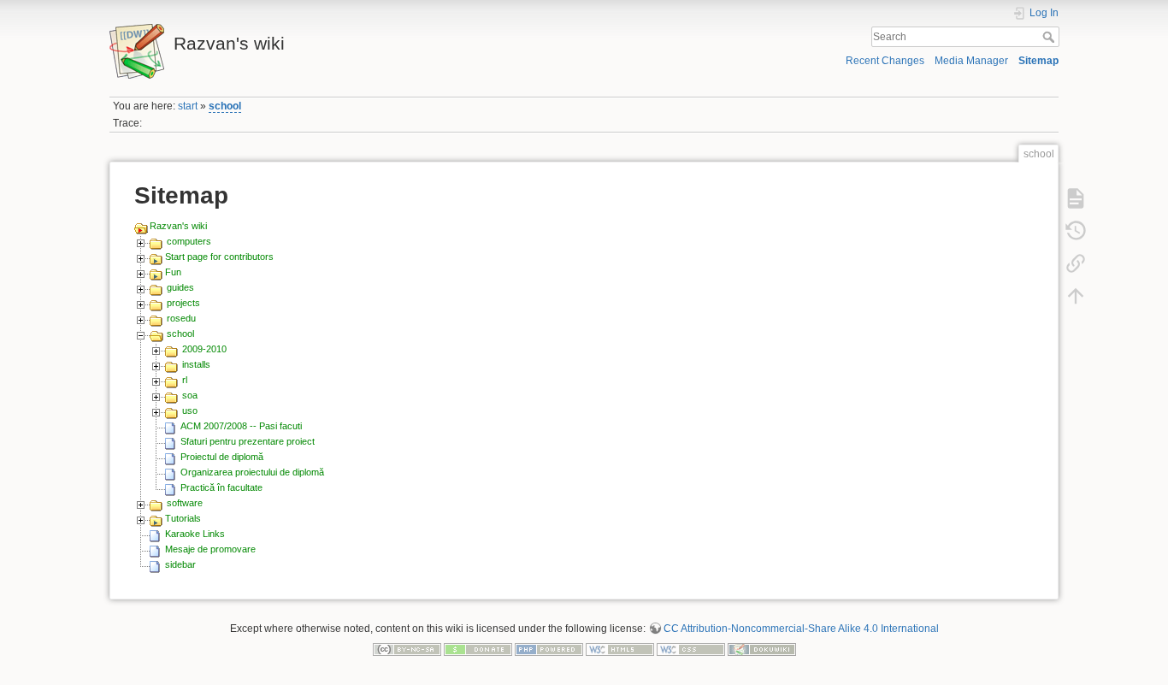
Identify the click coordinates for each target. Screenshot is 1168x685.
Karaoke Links (195, 534)
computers (189, 241)
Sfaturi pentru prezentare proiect (247, 441)
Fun (173, 272)
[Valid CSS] (691, 649)
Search (1050, 37)
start (188, 106)
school (225, 106)
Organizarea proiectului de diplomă (252, 472)
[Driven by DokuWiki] (762, 649)
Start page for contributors (219, 256)
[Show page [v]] (1075, 197)
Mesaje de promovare (210, 549)
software (185, 503)
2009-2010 (204, 349)
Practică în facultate (221, 487)
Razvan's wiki (178, 226)
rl (184, 380)
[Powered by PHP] (549, 649)
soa (190, 395)
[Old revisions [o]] (1075, 230)
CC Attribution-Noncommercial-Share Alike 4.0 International (801, 629)
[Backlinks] (1075, 262)
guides (180, 287)
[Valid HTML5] (620, 649)
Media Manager (971, 61)
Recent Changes (885, 61)
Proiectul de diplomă (221, 457)
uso (190, 410)
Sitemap (1038, 61)
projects (183, 303)
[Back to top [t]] (1075, 295)
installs (196, 364)
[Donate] (478, 649)
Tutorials (183, 518)
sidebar (180, 564)
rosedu (181, 318)
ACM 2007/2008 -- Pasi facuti (241, 426)
